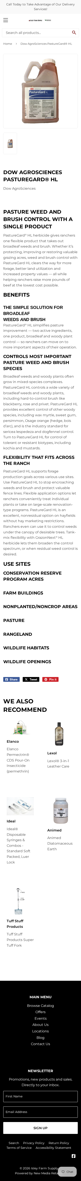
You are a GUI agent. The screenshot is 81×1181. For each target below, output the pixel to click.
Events (41, 1018)
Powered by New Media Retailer (39, 1173)
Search (14, 1143)
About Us (40, 1025)
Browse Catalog (40, 1006)
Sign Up (40, 1128)
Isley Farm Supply (44, 1168)
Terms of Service (19, 1147)
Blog (40, 1038)
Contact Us (40, 1044)
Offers (40, 1012)
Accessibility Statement (53, 1147)
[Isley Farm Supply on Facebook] (74, 1156)
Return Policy (59, 1143)
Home (7, 43)
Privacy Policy (33, 1143)
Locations (40, 1031)
